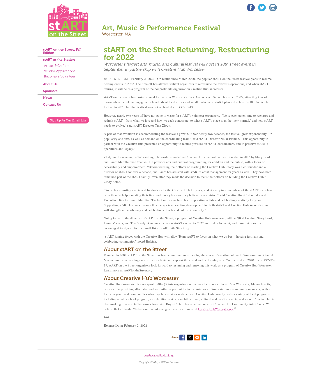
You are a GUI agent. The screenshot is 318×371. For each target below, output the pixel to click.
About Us (50, 84)
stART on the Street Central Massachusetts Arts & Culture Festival (68, 20)
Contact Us (52, 104)
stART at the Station (59, 59)
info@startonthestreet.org (159, 355)
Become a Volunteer (59, 76)
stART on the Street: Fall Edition (62, 51)
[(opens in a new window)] (251, 8)
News (47, 98)
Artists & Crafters (56, 66)
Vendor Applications (59, 71)
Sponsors (50, 91)
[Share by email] (197, 337)
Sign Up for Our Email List (68, 120)
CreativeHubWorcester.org (216, 309)
